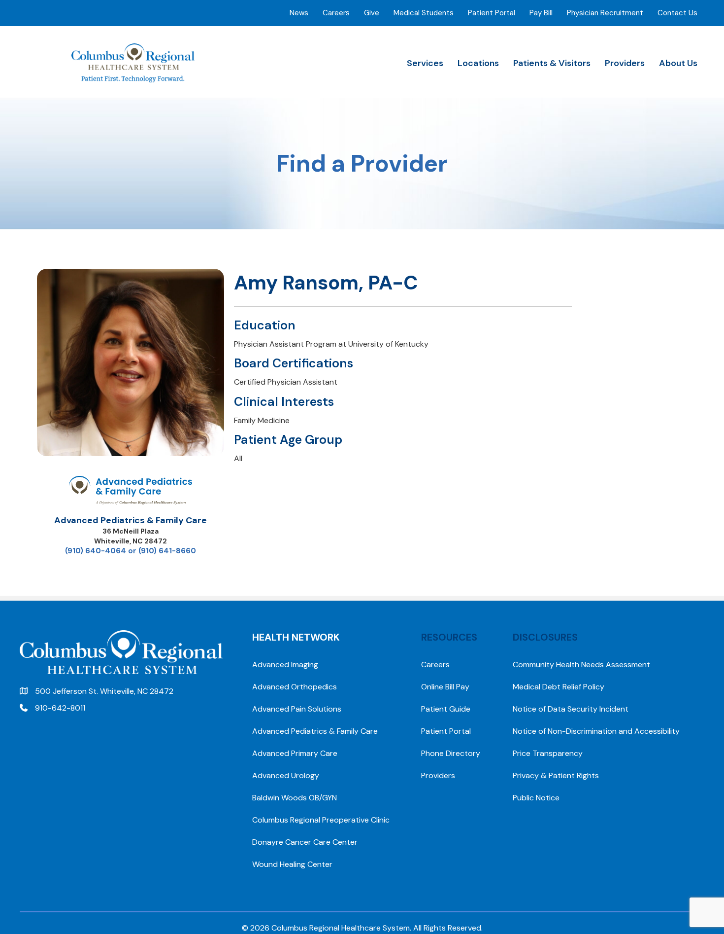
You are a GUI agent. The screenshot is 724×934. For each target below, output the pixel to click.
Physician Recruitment (605, 13)
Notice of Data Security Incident (570, 709)
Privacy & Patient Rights (556, 775)
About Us (678, 63)
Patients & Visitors (552, 63)
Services (425, 63)
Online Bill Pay (445, 687)
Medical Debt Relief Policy (558, 687)
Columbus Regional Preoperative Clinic (321, 820)
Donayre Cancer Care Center (305, 842)
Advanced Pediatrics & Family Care (130, 520)
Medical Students (424, 13)
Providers (625, 63)
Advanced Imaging (285, 664)
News (299, 13)
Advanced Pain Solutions (296, 709)
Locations (478, 63)
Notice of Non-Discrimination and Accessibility (596, 731)
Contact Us (677, 13)
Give (371, 13)
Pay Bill (541, 13)
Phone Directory (450, 753)
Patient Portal (491, 13)
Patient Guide (445, 709)
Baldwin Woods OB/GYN (294, 797)
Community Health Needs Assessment (581, 664)
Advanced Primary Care (294, 753)
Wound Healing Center (292, 864)
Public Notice (536, 797)
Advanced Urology (285, 775)
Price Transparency (548, 753)
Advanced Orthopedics (294, 687)
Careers (336, 13)
